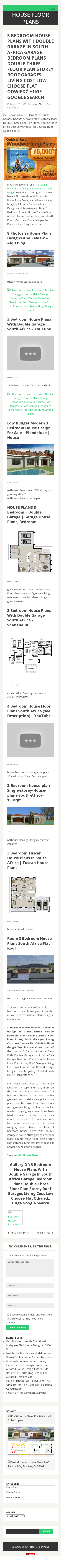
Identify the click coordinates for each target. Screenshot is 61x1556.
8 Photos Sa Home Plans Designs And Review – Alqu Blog (30, 188)
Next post (44, 1233)
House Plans (38, 104)
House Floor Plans (39, 1546)
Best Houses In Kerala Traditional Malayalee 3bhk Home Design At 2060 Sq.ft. (28, 1345)
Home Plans (13, 1492)
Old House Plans (28, 1155)
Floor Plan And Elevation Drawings (26, 1392)
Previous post (20, 1233)
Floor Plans (12, 1487)
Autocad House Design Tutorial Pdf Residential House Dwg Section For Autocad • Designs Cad (27, 1372)
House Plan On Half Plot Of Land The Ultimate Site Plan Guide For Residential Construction (29, 1384)
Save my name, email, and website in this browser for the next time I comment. (29, 1318)
